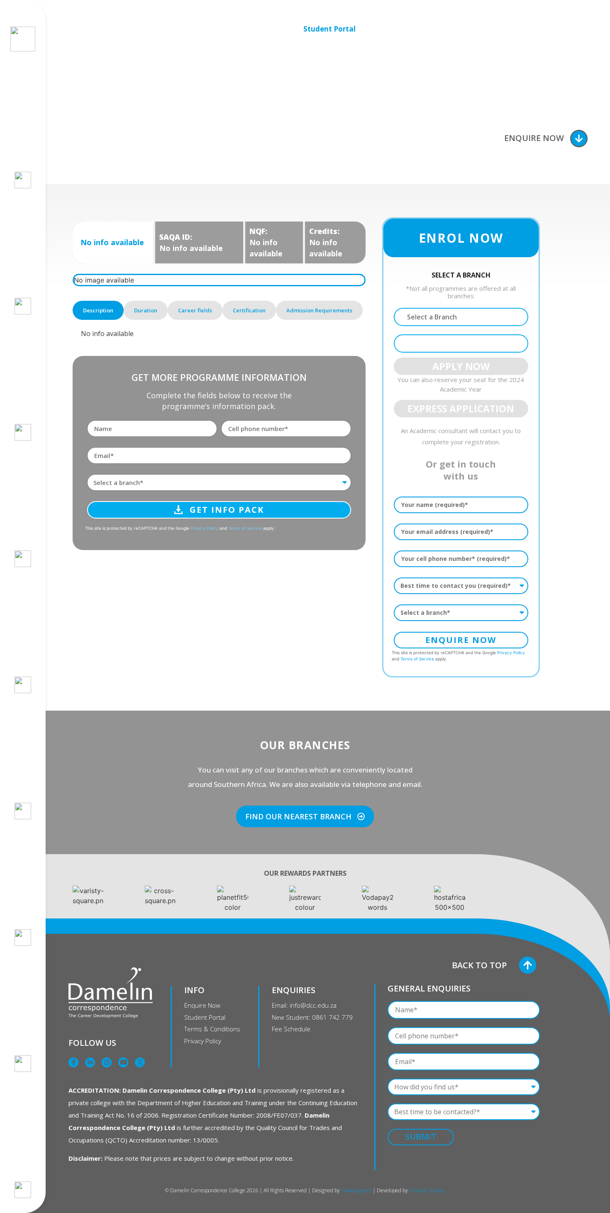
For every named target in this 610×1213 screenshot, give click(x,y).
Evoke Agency (356, 1190)
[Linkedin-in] (90, 1062)
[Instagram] (107, 1062)
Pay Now (412, 29)
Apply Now (496, 29)
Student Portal (329, 29)
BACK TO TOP (479, 965)
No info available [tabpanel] (107, 333)
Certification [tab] (249, 310)
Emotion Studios (427, 1190)
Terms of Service (245, 528)
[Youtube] (123, 1062)
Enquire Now (534, 138)
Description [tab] (98, 310)
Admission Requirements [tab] (319, 310)
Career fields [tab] (195, 310)
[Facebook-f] (73, 1062)
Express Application (460, 408)
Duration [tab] (145, 310)
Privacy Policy (204, 528)
